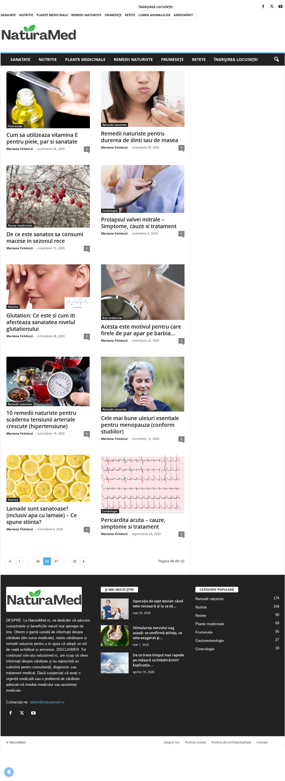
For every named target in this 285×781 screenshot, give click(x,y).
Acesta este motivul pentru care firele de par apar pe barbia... (141, 330)
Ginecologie (204, 649)
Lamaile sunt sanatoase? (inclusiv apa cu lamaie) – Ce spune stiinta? (41, 515)
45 (38, 561)
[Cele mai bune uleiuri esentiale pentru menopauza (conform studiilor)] (143, 384)
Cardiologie (110, 211)
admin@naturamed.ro (47, 702)
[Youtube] (280, 7)
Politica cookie (195, 742)
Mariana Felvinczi (19, 149)
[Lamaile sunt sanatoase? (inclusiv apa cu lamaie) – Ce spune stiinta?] (48, 478)
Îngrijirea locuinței (156, 7)
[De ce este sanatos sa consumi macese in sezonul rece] (48, 196)
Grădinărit (183, 15)
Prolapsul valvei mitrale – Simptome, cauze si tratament (138, 223)
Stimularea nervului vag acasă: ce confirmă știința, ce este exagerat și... (157, 632)
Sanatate (8, 15)
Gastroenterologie (209, 641)
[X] (272, 7)
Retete (130, 15)
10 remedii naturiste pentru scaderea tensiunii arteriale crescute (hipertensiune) (41, 419)
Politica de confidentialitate (231, 742)
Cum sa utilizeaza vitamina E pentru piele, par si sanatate (42, 138)
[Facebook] (263, 7)
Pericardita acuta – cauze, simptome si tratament (133, 523)
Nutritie (26, 15)
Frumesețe (113, 15)
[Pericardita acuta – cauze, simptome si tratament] (143, 484)
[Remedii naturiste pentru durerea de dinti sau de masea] (143, 99)
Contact (262, 742)
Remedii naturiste (86, 15)
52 (75, 561)
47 (56, 561)
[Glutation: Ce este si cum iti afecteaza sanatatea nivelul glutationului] (48, 286)
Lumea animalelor (154, 15)
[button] (276, 59)
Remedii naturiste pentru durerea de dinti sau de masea (139, 137)
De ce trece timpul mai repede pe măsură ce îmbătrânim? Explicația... (158, 659)
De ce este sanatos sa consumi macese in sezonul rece (44, 238)
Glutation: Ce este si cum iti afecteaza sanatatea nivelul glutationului (40, 322)
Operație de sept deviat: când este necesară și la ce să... (158, 603)
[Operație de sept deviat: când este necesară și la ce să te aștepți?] (115, 608)
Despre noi (172, 742)
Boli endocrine (112, 318)
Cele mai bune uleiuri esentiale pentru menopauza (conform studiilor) (140, 425)
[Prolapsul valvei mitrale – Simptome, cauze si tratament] (143, 189)
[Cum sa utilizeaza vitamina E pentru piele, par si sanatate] (48, 99)
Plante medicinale (52, 15)
